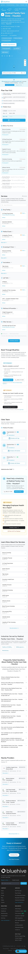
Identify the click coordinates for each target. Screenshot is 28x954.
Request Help (18, 491)
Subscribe (24, 883)
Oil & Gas (3, 918)
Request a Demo (19, 85)
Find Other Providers (14, 859)
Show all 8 (3, 258)
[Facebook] (2, 56)
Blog (2, 897)
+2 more (13, 40)
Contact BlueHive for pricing (8, 215)
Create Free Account (10, 85)
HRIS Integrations (19, 918)
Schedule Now (14, 855)
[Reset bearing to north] (25, 65)
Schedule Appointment (9, 44)
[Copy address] (22, 73)
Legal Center (22, 948)
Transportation (4, 915)
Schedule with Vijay (15, 438)
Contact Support (18, 938)
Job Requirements (19, 925)
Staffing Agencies (20, 647)
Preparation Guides (19, 927)
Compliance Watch (20, 911)
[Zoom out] (25, 63)
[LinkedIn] (9, 56)
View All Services (19, 902)
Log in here (21, 409)
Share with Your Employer (14, 531)
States (2, 900)
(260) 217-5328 (20, 380)
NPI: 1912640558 (10, 460)
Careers (2, 902)
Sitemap (10, 950)
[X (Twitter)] (5, 56)
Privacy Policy (6, 948)
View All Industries (5, 920)
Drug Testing (18, 893)
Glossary (17, 922)
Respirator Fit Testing (19, 897)
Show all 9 (3, 273)
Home (2, 890)
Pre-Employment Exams (20, 895)
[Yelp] (12, 56)
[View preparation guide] (21, 213)
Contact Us (17, 929)
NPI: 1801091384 (10, 435)
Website (6, 52)
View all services (13, 628)
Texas (17, 5)
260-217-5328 (18, 940)
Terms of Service (14, 948)
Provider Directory (10, 5)
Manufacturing (6, 650)
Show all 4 (3, 242)
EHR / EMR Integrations (20, 920)
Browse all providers (13, 833)
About (2, 893)
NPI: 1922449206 (10, 447)
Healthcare (3, 911)
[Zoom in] (25, 60)
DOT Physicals (18, 890)
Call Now (17, 48)
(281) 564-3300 (7, 29)
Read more (8, 24)
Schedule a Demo (13, 527)
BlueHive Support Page (20, 936)
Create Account (15, 880)
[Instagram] (7, 56)
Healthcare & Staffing (7, 647)
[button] (14, 66)
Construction (4, 908)
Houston (22, 5)
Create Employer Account (9, 407)
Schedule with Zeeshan (15, 450)
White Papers (18, 908)
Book (4, 217)
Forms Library (19, 913)
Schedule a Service (14, 340)
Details (24, 213)
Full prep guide (5, 134)
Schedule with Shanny (15, 463)
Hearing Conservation (19, 900)
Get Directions (7, 48)
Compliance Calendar (19, 915)
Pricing (2, 895)
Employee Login (7, 380)
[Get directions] (24, 73)
